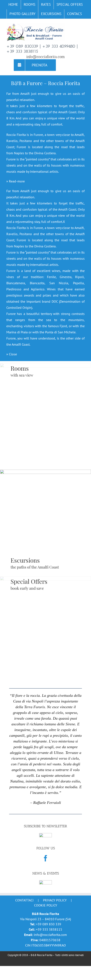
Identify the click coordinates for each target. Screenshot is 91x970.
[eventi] (45, 882)
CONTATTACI (24, 900)
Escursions (25, 560)
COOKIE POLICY (45, 905)
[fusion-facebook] (45, 858)
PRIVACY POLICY (55, 900)
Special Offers (29, 581)
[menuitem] (13, 4)
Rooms (20, 368)
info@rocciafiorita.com (45, 56)
